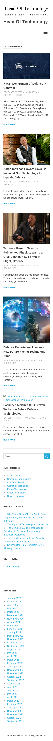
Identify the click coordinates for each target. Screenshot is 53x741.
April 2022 (12, 697)
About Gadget (14, 475)
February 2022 (14, 704)
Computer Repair (13, 95)
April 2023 (12, 656)
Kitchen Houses (11, 566)
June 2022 (12, 690)
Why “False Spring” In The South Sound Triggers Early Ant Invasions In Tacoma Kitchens (25, 517)
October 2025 (14, 601)
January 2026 (14, 598)
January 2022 (14, 707)
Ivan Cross (31, 92)
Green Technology (16, 492)
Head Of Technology (25, 21)
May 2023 (12, 653)
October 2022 (14, 677)
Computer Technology (18, 486)
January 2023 (14, 666)
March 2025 (13, 612)
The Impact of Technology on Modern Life (27, 524)
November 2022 (15, 673)
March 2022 (13, 701)
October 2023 (14, 642)
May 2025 (12, 608)
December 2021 (15, 711)
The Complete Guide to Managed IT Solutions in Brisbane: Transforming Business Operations (23, 531)
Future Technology (16, 489)
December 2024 (15, 615)
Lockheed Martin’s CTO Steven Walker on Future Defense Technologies (24, 409)
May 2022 (12, 694)
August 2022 (13, 683)
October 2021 (14, 718)
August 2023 (13, 649)
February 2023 (14, 663)
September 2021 (15, 721)
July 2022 (12, 687)
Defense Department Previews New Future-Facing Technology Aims (24, 351)
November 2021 (15, 714)
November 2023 (15, 639)
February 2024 (14, 629)
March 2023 (13, 660)
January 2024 (14, 632)
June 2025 (12, 605)
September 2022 (15, 680)
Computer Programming (19, 479)
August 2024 (13, 622)
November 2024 (15, 619)
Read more (9, 124)
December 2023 (15, 636)
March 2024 (13, 625)
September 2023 (15, 646)
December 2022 (15, 670)
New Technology (15, 496)
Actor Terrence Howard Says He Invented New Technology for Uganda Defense (24, 173)
